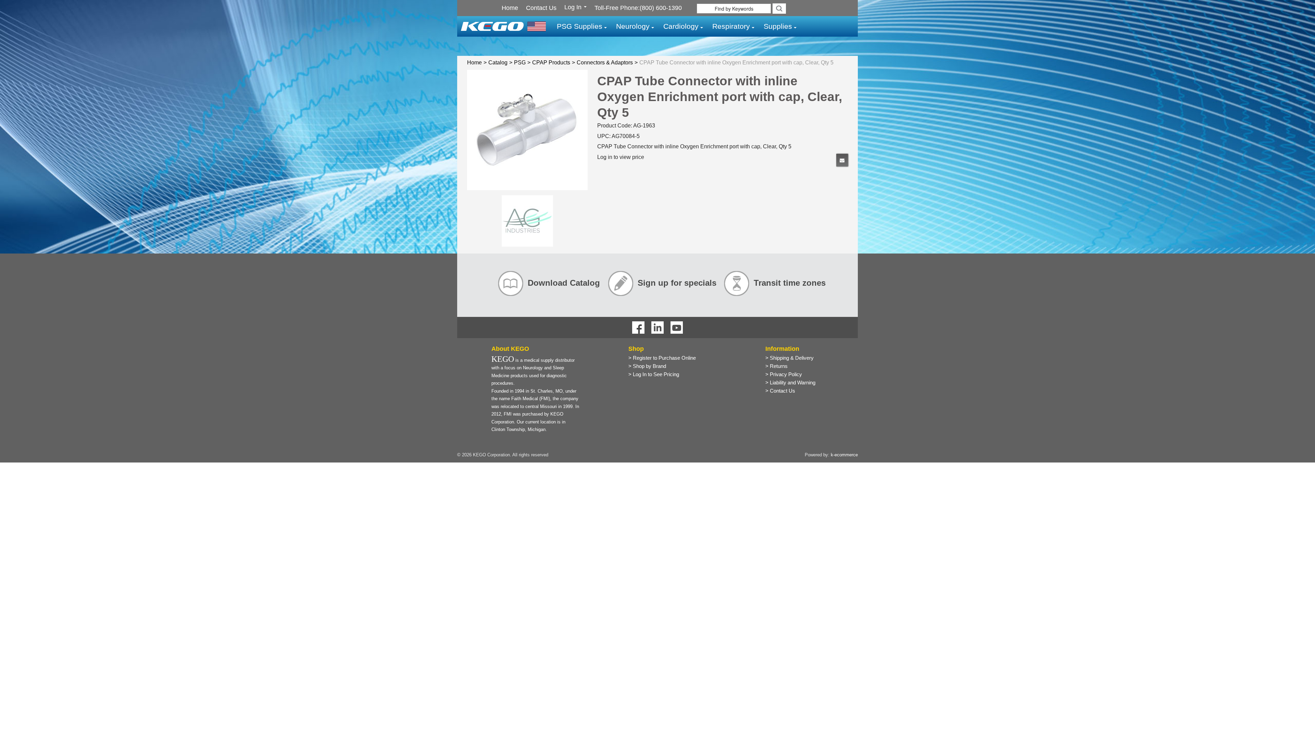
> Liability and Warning (790, 382)
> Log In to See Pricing (653, 374)
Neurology (633, 26)
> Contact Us (780, 391)
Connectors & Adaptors (605, 62)
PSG (520, 62)
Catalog (498, 62)
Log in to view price (620, 157)
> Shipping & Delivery (789, 358)
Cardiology (681, 26)
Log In (573, 7)
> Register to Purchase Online (662, 358)
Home (510, 7)
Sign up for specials (677, 282)
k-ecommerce (844, 454)
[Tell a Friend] (842, 160)
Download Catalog (564, 282)
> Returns (776, 366)
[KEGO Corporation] (503, 26)
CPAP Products (551, 62)
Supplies (778, 26)
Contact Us (541, 7)
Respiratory (731, 26)
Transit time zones (790, 282)
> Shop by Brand (647, 366)
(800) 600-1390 (661, 7)
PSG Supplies (579, 26)
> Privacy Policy (783, 374)
